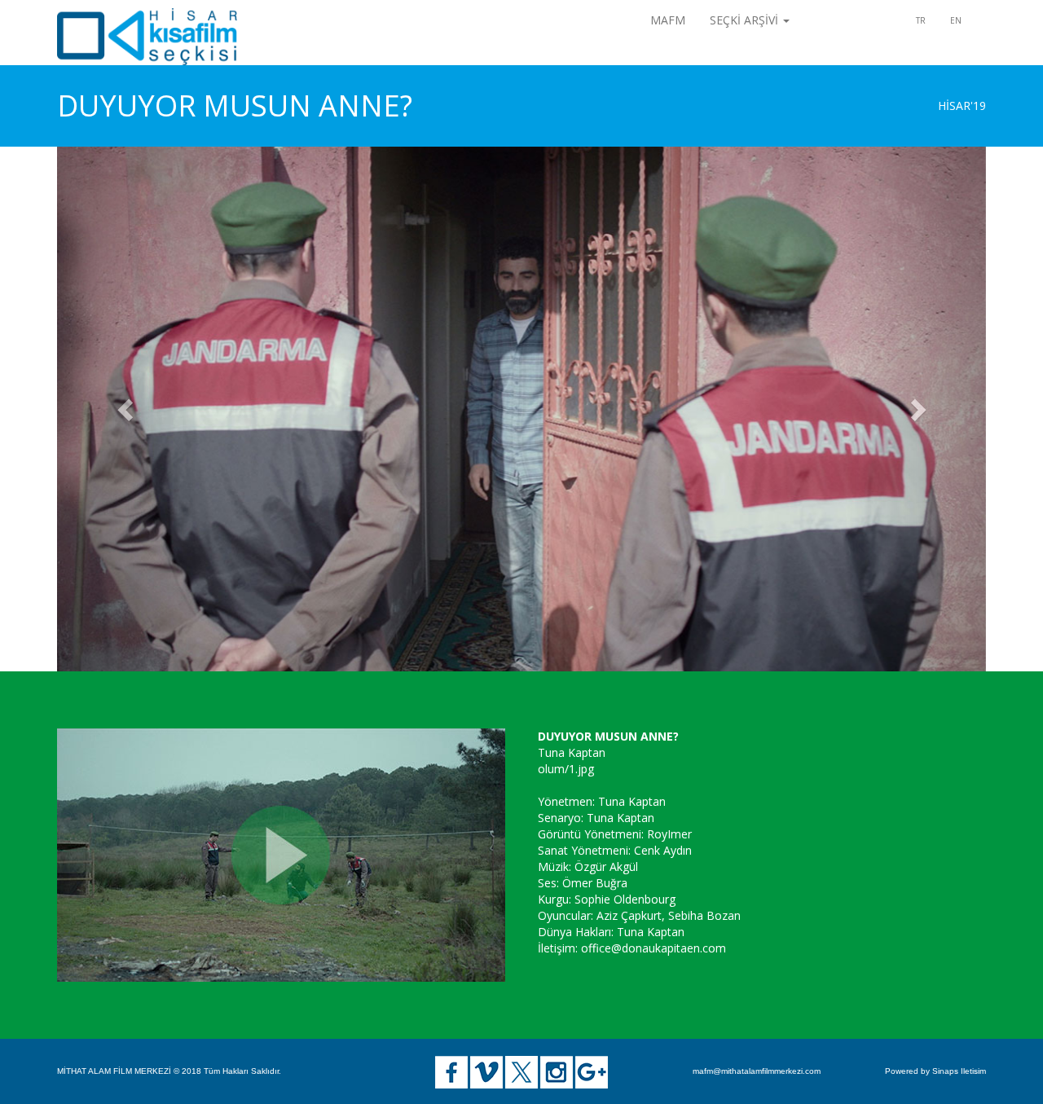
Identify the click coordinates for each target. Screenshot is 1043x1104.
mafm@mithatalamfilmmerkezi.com (757, 1071)
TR (921, 20)
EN (956, 20)
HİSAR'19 (962, 105)
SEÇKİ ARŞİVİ (745, 20)
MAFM (667, 20)
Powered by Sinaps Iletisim (935, 1071)
